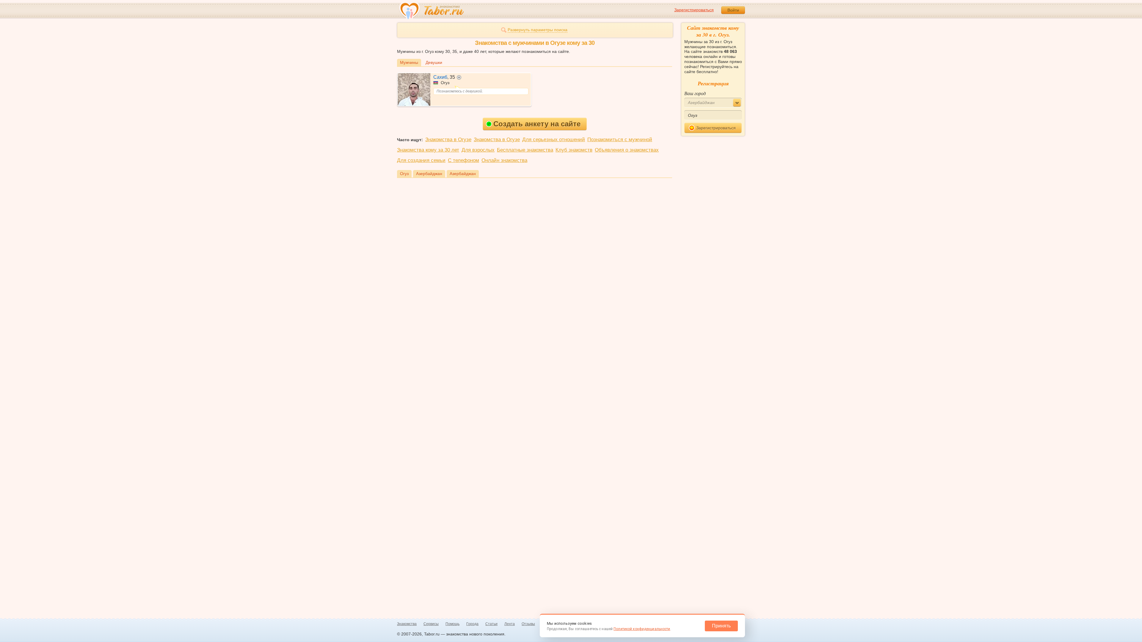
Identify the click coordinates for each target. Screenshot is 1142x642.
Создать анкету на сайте (537, 124)
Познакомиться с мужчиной (619, 139)
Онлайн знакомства (504, 160)
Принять (721, 625)
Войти (733, 10)
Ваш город (695, 93)
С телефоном (463, 160)
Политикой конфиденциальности (642, 629)
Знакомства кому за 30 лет (428, 150)
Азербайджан (429, 173)
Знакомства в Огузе (448, 139)
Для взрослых (478, 150)
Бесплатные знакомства (525, 150)
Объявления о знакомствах (627, 150)
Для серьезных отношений (553, 139)
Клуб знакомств (574, 150)
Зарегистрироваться (694, 9)
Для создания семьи (421, 160)
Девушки (434, 62)
